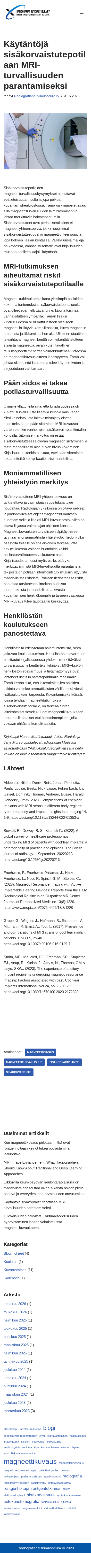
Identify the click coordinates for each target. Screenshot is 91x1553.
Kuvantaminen (15, 1270)
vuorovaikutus (12, 1514)
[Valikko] (81, 12)
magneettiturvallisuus (24, 1062)
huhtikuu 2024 (15, 1386)
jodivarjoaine (54, 1441)
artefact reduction (30, 1429)
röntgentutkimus (45, 1488)
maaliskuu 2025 (16, 1345)
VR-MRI (72, 1508)
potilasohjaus (11, 1476)
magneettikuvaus (40, 1052)
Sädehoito (11, 1278)
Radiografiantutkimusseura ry (36, 96)
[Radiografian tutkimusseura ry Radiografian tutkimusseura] (28, 12)
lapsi (6, 1453)
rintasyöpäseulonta (59, 1482)
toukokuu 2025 (15, 1328)
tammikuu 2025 (16, 1361)
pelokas (65, 1470)
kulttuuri (65, 1447)
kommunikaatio (50, 1447)
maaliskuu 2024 (16, 1394)
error (42, 1435)
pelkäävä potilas (49, 1470)
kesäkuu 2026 (15, 1304)
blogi (49, 1428)
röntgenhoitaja (16, 1488)
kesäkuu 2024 (15, 1378)
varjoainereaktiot (32, 1508)
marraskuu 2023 (17, 1411)
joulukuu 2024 (14, 1370)
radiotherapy (38, 1482)
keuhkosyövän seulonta (18, 1447)
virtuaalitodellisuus (55, 1508)
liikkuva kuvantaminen (24, 1453)
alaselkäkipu (11, 1429)
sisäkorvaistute (18, 1072)
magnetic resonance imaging (20, 1470)
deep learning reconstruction (20, 1435)
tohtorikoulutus (50, 1501)
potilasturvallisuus (31, 1476)
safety (66, 1488)
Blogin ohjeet (14, 1253)
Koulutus (10, 1261)
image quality (11, 1441)
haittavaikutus (78, 1435)
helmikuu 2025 (15, 1353)
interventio (38, 1441)
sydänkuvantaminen (69, 1495)
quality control (52, 1476)
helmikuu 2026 (15, 1320)
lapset (75, 1447)
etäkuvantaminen (57, 1435)
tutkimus (66, 1501)
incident (25, 1441)
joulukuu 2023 (14, 1402)
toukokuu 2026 (15, 1312)
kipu (36, 1447)
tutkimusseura (12, 1508)
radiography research (16, 1482)
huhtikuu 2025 (15, 1337)
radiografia (72, 1476)
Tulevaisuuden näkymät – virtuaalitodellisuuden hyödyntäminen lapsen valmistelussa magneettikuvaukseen (41, 1222)
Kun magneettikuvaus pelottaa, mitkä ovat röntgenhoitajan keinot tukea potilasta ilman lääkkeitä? (37, 1148)
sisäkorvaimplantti (64, 1062)
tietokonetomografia (21, 1501)
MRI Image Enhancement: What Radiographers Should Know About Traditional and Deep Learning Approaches (43, 1168)
